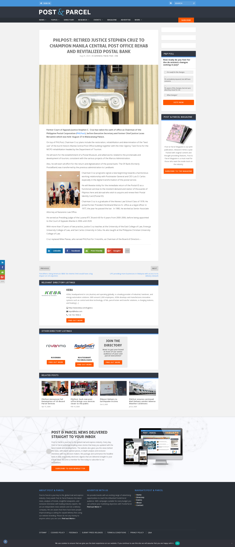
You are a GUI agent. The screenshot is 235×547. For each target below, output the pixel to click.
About (139, 502)
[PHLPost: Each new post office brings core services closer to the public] (84, 389)
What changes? (172, 95)
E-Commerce (97, 56)
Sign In (46, 3)
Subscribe (186, 20)
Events (97, 20)
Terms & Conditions (116, 532)
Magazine (112, 20)
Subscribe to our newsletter (70, 468)
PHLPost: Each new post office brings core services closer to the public (83, 401)
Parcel (105, 56)
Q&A (150, 532)
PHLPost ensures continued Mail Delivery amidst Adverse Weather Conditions (142, 401)
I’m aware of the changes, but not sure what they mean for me (177, 89)
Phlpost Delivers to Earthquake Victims (109, 400)
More (137, 20)
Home (138, 495)
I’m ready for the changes (175, 72)
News (41, 20)
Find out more (75, 320)
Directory (69, 20)
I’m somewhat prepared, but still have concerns (177, 80)
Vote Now (178, 102)
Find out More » (68, 518)
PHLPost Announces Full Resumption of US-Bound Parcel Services (53, 401)
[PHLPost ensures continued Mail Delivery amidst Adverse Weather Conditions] (142, 389)
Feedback (73, 532)
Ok (177, 543)
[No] (231, 543)
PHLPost (81, 133)
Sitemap (43, 532)
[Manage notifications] (5, 542)
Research (82, 20)
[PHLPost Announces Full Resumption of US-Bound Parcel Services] (55, 389)
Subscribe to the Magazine (178, 171)
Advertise (126, 20)
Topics (54, 20)
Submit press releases (92, 532)
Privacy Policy (137, 532)
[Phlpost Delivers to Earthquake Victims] (113, 389)
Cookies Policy (58, 532)
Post (111, 56)
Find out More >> (94, 507)
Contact (139, 505)
